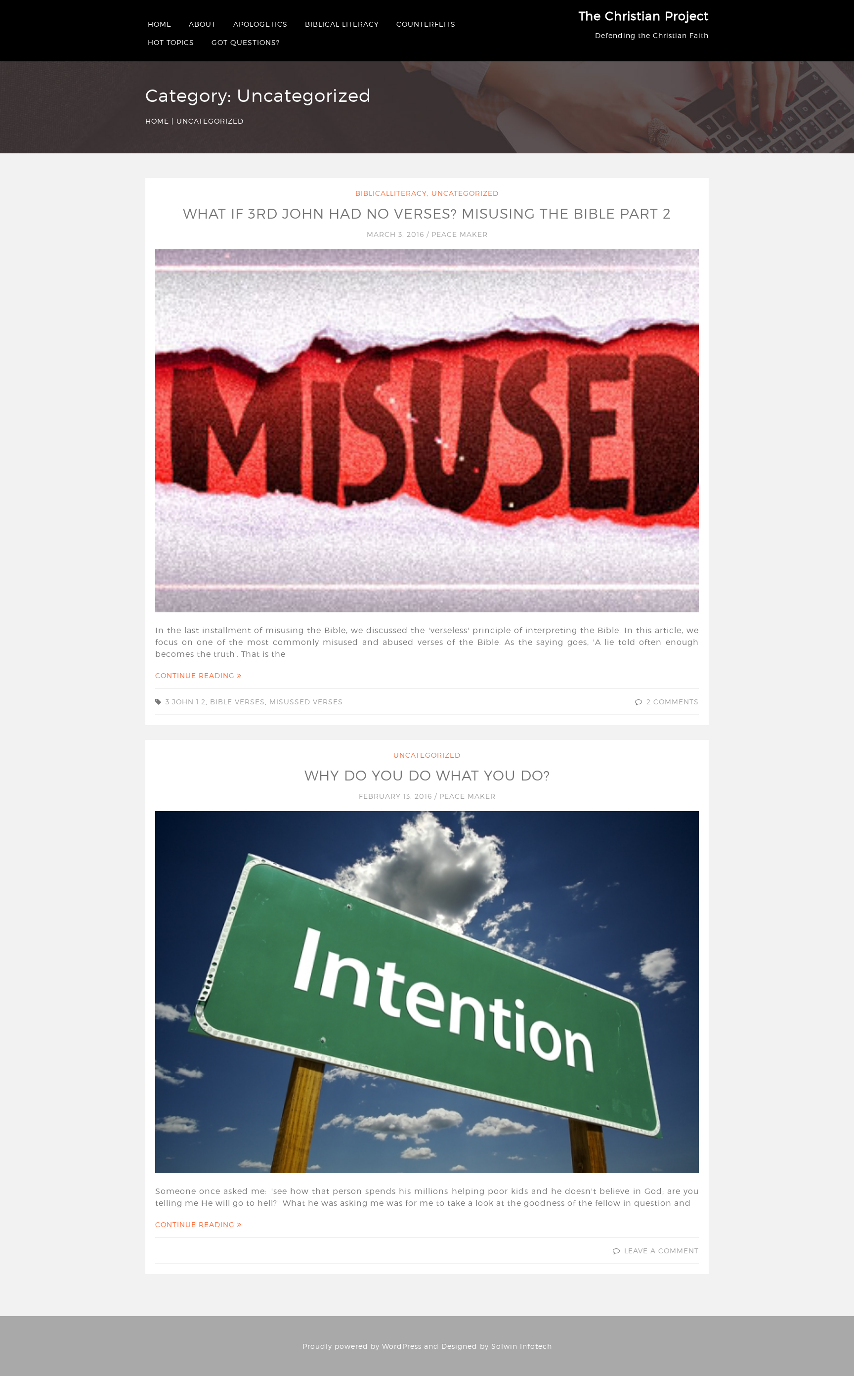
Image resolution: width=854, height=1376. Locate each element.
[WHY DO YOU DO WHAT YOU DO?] (427, 991)
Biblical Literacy (342, 24)
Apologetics (260, 24)
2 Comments (672, 701)
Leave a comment (661, 1250)
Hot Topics (171, 42)
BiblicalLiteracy (391, 193)
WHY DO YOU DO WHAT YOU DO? (427, 775)
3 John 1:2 (186, 701)
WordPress (402, 1346)
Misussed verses (306, 701)
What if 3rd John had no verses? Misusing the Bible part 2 (427, 213)
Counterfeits (426, 24)
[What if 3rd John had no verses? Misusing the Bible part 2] (427, 430)
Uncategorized (465, 193)
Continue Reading (196, 675)
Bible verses (237, 701)
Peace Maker (459, 234)
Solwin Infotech (521, 1346)
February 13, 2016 (396, 796)
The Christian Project (644, 16)
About (202, 24)
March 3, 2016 (397, 234)
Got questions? (246, 42)
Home (159, 24)
